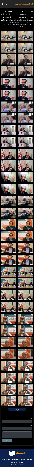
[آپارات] (22, 463)
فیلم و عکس (30, 11)
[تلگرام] (19, 463)
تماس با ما (23, 459)
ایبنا (24, 5)
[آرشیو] (12, 463)
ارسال (7, 441)
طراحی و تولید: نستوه (15, 464)
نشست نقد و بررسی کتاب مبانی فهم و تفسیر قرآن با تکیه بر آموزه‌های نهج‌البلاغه (17, 19)
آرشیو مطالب (29, 459)
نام (31, 418)
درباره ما (18, 459)
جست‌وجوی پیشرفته (6, 459)
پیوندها (13, 459)
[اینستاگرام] (17, 463)
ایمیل (31, 425)
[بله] (14, 463)
